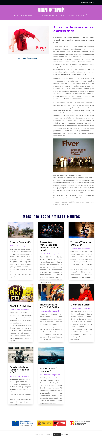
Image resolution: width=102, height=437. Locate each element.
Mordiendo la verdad (81, 304)
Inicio (16, 15)
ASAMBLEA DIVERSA (20, 306)
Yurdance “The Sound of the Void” (81, 243)
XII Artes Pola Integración (28, 58)
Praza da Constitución (20, 242)
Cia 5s (62, 15)
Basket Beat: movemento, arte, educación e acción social (49, 246)
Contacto (80, 15)
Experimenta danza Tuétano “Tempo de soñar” (19, 370)
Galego (91, 2)
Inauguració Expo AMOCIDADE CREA (49, 306)
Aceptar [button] (56, 434)
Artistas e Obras (27, 15)
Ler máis (64, 434)
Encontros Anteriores (46, 15)
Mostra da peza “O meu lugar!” (49, 369)
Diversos (70, 15)
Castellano (84, 2)
